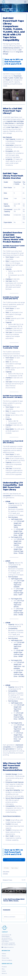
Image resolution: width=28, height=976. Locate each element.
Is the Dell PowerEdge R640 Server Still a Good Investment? (13, 900)
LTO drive (6, 868)
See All (23, 880)
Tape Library (14, 868)
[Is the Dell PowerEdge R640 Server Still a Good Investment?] (14, 890)
